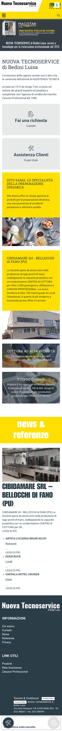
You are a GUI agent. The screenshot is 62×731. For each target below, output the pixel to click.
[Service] (8, 722)
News (5, 634)
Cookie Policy (20, 702)
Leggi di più (9, 531)
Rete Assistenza (12, 667)
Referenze (8, 638)
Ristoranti (10, 543)
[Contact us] (53, 722)
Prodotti (7, 663)
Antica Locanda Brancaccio (25, 538)
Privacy (6, 642)
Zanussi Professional (15, 671)
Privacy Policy (48, 698)
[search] (58, 15)
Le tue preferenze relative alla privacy (34, 720)
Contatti (7, 630)
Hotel (8, 579)
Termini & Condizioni (26, 698)
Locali (8, 561)
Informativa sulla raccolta (19, 726)
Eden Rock (13, 556)
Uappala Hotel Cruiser (22, 574)
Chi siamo (8, 626)
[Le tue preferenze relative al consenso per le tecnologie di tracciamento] (57, 5)
